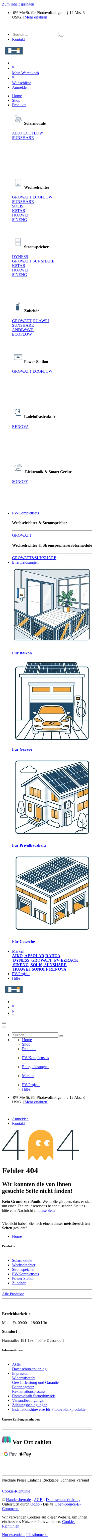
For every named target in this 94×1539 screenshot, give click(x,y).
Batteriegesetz (23, 1387)
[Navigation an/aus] (4, 1023)
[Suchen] (61, 35)
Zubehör (19, 1283)
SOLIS (17, 206)
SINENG (19, 219)
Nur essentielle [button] (13, 1535)
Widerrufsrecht (23, 1378)
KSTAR (18, 210)
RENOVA (20, 426)
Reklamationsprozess (28, 1391)
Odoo (35, 1504)
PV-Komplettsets (25, 1274)
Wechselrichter (23, 1265)
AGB (16, 1364)
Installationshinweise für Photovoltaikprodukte (48, 1409)
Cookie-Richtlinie (16, 1491)
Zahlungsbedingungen (29, 1405)
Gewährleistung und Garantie (35, 1382)
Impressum (20, 1373)
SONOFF (20, 481)
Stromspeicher (23, 1269)
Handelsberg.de (18, 1500)
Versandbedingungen (28, 1400)
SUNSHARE (23, 137)
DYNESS (20, 256)
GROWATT (22, 197)
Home (17, 1236)
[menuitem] (17, 96)
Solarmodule (22, 1260)
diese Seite (47, 1210)
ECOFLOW (33, 133)
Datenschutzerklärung (29, 1369)
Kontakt (18, 39)
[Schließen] (4, 1027)
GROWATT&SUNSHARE (34, 558)
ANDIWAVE (23, 330)
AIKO (17, 133)
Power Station (23, 1278)
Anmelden (20, 87)
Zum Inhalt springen (18, 4)
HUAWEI (20, 215)
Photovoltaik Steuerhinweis (33, 1396)
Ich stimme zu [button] (37, 1535)
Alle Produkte (13, 1294)
